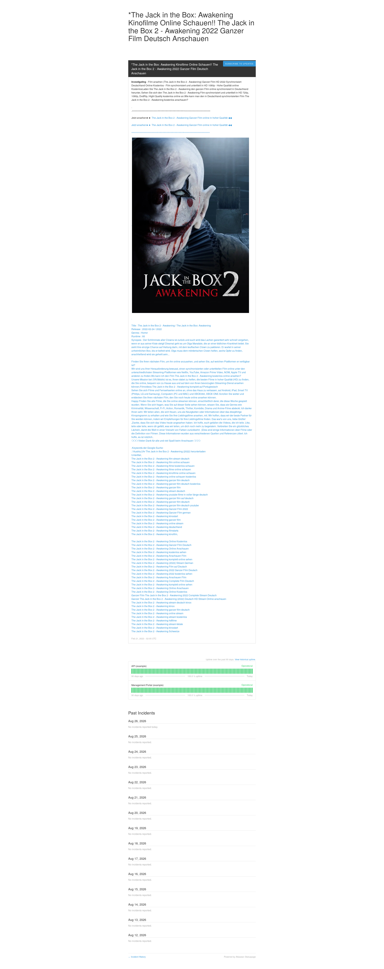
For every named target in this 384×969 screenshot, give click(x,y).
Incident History (137, 956)
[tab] (131, 671)
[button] (239, 64)
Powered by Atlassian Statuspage (240, 956)
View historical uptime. (245, 659)
